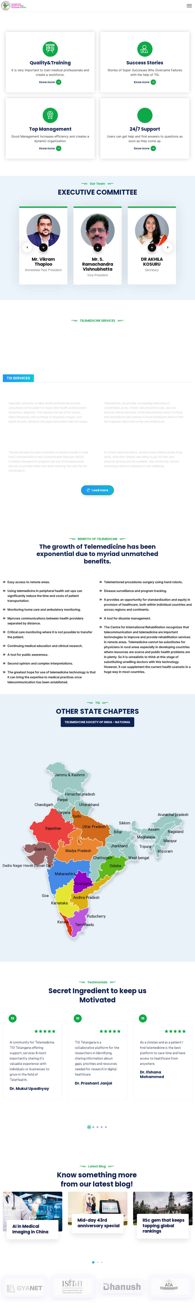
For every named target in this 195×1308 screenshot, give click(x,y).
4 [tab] (102, 1127)
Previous (27, 247)
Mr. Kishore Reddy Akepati (152, 261)
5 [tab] (106, 1127)
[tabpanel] (32, 1056)
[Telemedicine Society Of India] (13, 5)
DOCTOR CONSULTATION (30, 396)
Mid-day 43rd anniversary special (99, 1223)
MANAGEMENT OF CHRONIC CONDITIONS (44, 445)
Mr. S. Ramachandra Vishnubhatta (43, 264)
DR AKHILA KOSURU (98, 261)
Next (168, 247)
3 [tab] (97, 1127)
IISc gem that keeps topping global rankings (164, 1226)
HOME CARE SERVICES (123, 445)
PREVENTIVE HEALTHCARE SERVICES (135, 396)
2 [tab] (93, 1127)
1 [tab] (89, 1127)
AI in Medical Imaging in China (30, 1229)
